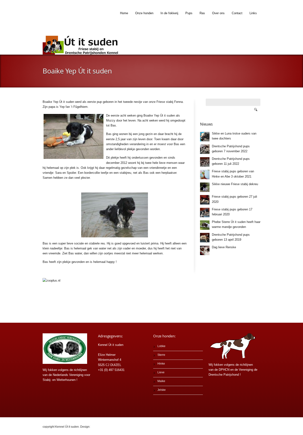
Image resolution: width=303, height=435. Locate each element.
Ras (202, 13)
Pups (188, 13)
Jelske (161, 389)
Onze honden (144, 13)
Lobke (161, 346)
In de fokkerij (169, 13)
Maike (161, 381)
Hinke (161, 363)
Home (124, 13)
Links (253, 13)
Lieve (161, 372)
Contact (237, 13)
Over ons (218, 13)
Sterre (161, 354)
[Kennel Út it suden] (81, 45)
